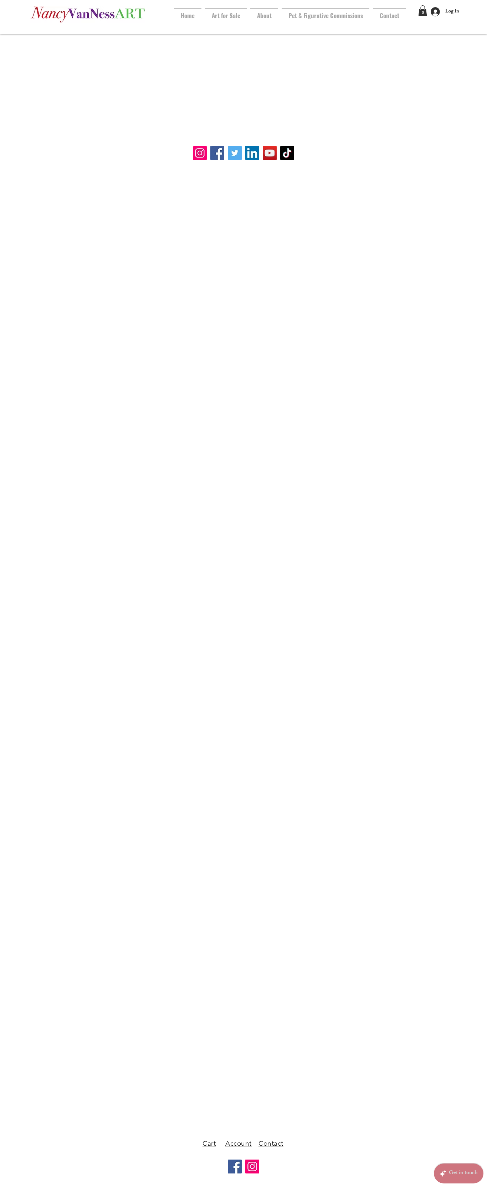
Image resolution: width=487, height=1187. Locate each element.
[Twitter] (235, 153)
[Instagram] (252, 1166)
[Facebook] (217, 153)
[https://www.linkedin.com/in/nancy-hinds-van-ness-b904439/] (200, 153)
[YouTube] (270, 153)
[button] (422, 10)
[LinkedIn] (252, 153)
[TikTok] (287, 153)
